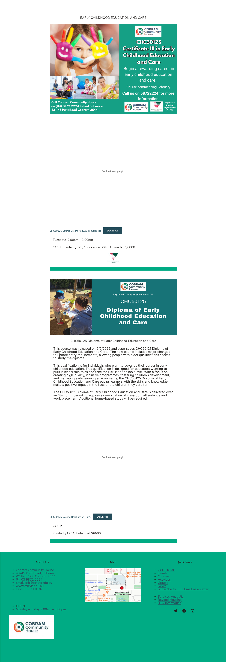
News (162, 586)
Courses (163, 576)
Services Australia (171, 596)
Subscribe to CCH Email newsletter (183, 589)
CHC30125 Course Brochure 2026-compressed (75, 230)
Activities (164, 579)
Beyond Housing (170, 600)
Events (163, 573)
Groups (163, 583)
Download (112, 230)
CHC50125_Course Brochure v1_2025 (70, 516)
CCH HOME (166, 570)
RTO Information (169, 603)
